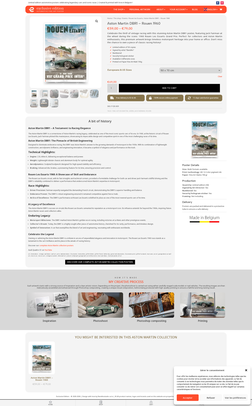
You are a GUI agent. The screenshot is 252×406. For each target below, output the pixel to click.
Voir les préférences (235, 397)
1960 (114, 111)
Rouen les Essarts (136, 18)
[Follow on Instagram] (222, 3)
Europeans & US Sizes (119, 70)
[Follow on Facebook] (217, 3)
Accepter (187, 397)
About (160, 9)
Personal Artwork (139, 9)
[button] (246, 370)
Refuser (211, 397)
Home (109, 18)
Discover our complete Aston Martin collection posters (100, 262)
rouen (148, 111)
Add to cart (169, 88)
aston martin (122, 111)
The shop (118, 9)
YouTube (48, 250)
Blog (195, 9)
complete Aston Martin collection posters (56, 245)
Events (124, 18)
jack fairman (140, 111)
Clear (220, 76)
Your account (178, 9)
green (131, 111)
